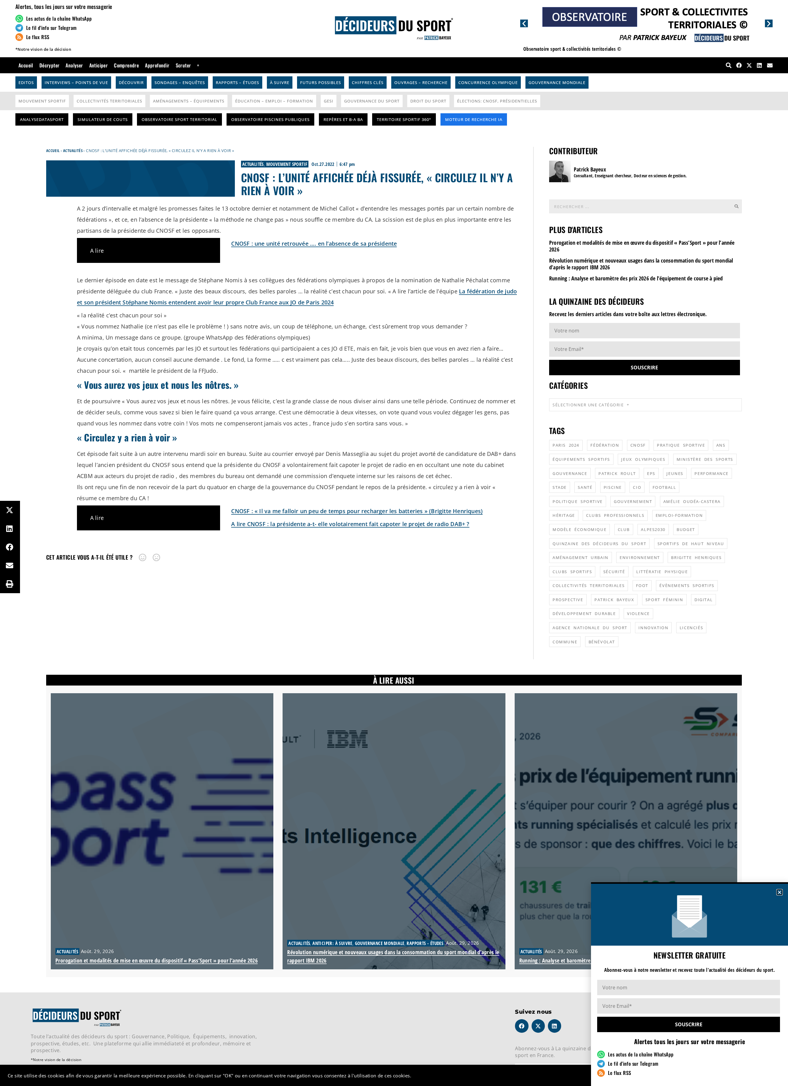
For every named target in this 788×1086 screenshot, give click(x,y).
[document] (394, 543)
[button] (779, 892)
